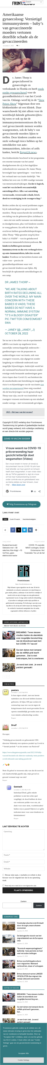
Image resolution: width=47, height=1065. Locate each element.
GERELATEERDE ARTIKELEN (16, 622)
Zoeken (24, 901)
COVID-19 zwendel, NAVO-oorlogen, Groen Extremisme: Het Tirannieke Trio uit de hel (34, 549)
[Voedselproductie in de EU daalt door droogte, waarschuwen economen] (9, 926)
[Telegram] (24, 529)
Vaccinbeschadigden (29, 519)
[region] (23, 1044)
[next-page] (8, 676)
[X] (18, 529)
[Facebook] (12, 529)
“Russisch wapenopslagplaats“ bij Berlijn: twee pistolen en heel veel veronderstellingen (30, 950)
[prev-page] (4, 676)
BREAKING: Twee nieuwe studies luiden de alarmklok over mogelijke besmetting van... (30, 996)
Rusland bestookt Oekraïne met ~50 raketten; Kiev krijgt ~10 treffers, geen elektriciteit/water (12, 550)
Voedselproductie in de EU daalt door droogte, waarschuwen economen (30, 925)
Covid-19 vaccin (15, 519)
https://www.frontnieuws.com (23, 584)
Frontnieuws (23, 580)
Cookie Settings (23, 1060)
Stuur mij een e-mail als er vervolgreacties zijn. (21, 885)
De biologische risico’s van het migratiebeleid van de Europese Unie (30, 938)
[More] (36, 529)
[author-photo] (24, 577)
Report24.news (28, 152)
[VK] (30, 529)
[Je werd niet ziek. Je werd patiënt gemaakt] (9, 667)
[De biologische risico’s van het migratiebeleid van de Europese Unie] (9, 939)
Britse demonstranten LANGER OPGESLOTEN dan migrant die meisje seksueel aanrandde (29, 976)
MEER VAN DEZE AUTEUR (15, 626)
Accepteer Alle (23, 1053)
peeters (15, 690)
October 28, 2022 (16, 333)
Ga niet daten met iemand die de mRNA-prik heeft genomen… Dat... (30, 1009)
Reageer (13, 718)
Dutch (28, 2)
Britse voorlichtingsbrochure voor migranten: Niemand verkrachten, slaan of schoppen (30, 963)
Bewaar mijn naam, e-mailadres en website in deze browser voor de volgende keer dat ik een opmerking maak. (22, 878)
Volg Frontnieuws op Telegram (22, 504)
